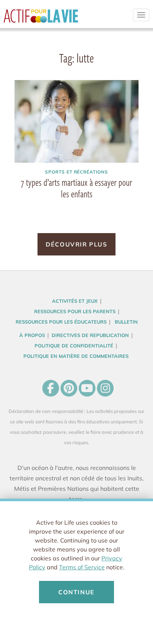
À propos (32, 335)
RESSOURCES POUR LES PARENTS (74, 311)
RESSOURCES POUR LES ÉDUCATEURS (61, 322)
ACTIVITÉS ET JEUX (75, 301)
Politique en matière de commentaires (75, 356)
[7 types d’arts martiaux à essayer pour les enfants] (76, 121)
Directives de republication (90, 335)
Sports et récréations (76, 172)
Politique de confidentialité (74, 346)
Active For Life (41, 18)
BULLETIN (126, 322)
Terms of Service (82, 567)
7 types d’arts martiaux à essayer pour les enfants (76, 188)
